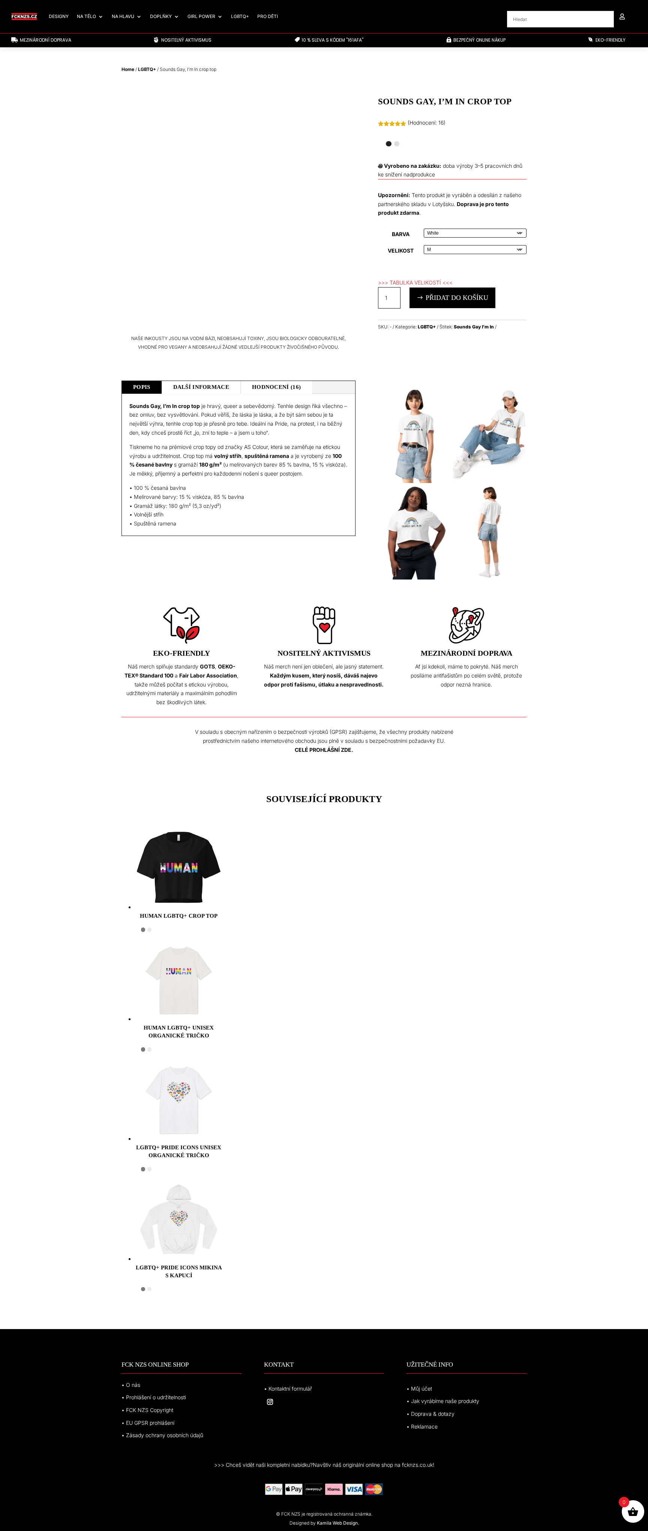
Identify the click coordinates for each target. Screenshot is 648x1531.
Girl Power (201, 16)
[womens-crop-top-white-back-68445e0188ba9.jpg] (489, 577)
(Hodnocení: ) (427, 122)
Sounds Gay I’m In (474, 327)
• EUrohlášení (148, 1423)
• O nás (131, 1385)
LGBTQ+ (240, 16)
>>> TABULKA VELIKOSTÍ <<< (415, 282)
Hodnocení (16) (276, 387)
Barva (401, 234)
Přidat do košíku (457, 297)
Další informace (201, 387)
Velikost (401, 250)
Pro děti (267, 16)
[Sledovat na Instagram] (270, 1402)
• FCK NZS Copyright (147, 1410)
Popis (141, 387)
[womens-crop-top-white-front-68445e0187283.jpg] (489, 481)
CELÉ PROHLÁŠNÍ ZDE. (324, 750)
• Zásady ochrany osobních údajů (162, 1435)
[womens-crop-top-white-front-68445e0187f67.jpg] (415, 481)
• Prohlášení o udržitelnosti (154, 1397)
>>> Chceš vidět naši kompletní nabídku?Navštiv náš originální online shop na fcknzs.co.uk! (324, 1465)
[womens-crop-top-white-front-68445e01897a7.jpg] (415, 577)
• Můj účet (419, 1388)
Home (128, 69)
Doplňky (161, 16)
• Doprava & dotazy (430, 1414)
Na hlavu (123, 16)
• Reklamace (422, 1426)
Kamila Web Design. (338, 1523)
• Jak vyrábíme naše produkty (442, 1401)
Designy (59, 16)
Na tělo (86, 16)
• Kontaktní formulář (288, 1388)
